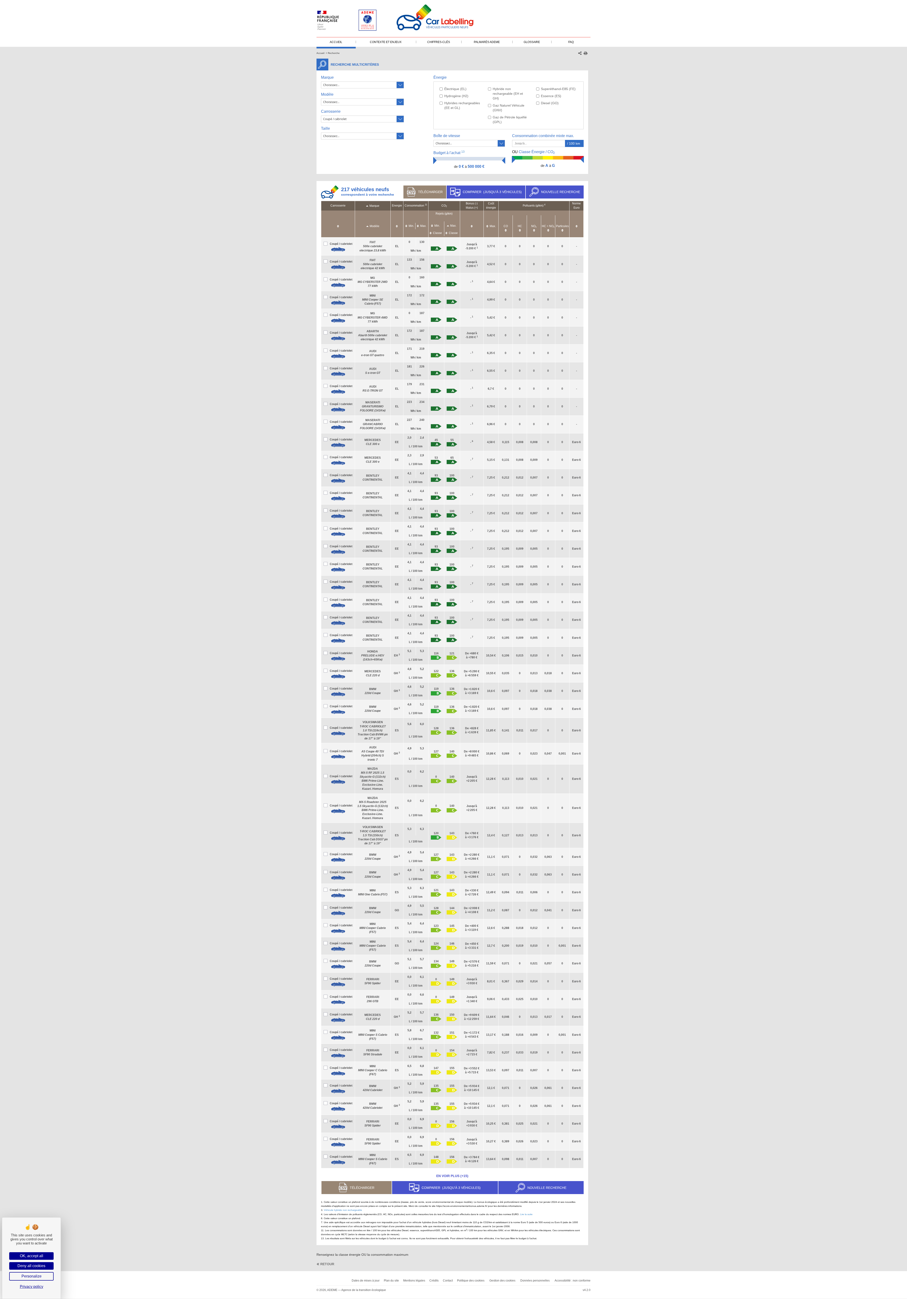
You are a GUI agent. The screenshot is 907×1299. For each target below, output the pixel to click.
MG (373, 282)
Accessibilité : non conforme (572, 1280)
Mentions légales (414, 1280)
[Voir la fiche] (338, 249)
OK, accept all (31, 1256)
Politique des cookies (470, 1280)
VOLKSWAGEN (373, 730)
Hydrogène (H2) (456, 96)
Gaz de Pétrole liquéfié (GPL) (510, 119)
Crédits (434, 1280)
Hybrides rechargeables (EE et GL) (462, 105)
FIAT (372, 246)
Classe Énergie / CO (533, 152)
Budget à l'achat (449, 152)
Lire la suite (526, 1214)
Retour (327, 1264)
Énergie (440, 77)
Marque (327, 77)
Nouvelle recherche (560, 192)
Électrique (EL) (455, 89)
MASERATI (372, 406)
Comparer (492, 192)
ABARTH (372, 335)
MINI (372, 299)
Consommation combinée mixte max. (543, 136)
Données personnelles (535, 1280)
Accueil (320, 53)
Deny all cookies (31, 1266)
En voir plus (452, 1176)
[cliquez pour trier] (338, 224)
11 (426, 204)
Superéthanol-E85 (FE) (558, 89)
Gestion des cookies (502, 1280)
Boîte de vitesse (446, 136)
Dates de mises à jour (366, 1280)
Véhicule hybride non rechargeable (343, 1210)
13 (463, 151)
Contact (448, 1280)
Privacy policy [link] (31, 1287)
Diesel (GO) (550, 103)
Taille (325, 128)
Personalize (31, 1276)
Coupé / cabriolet (341, 244)
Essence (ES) (551, 96)
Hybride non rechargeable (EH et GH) (508, 93)
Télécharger (430, 192)
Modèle (327, 94)
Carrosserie (331, 111)
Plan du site (391, 1280)
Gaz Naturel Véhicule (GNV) (508, 108)
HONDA (372, 655)
